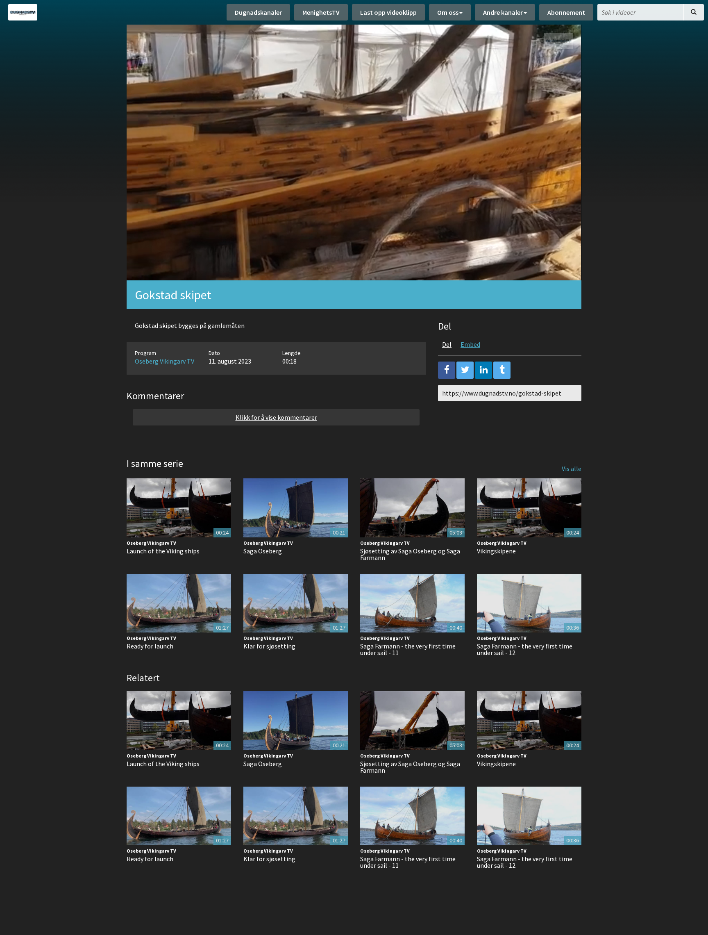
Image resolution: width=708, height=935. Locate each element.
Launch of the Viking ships (163, 551)
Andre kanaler (503, 12)
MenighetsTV (321, 12)
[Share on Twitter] (465, 370)
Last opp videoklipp (388, 12)
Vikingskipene (496, 551)
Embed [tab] (470, 344)
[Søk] (693, 12)
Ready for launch (150, 646)
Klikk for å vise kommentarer (276, 417)
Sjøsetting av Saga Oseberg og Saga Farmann (410, 554)
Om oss (447, 12)
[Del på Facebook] (446, 370)
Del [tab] (447, 344)
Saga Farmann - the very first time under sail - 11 (408, 649)
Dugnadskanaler (258, 12)
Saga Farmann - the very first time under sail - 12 (524, 649)
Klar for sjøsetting (269, 646)
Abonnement (566, 12)
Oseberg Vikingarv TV (164, 361)
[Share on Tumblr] (502, 370)
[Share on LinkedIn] (483, 370)
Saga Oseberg (262, 551)
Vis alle (571, 468)
